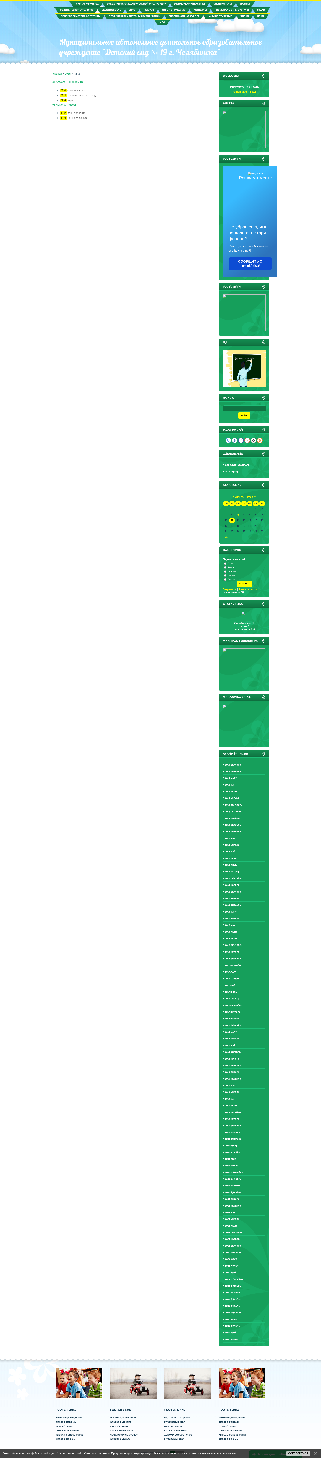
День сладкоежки (77, 117)
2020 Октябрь (233, 1179)
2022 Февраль (233, 1252)
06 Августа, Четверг (64, 104)
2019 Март (231, 1085)
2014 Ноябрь (232, 818)
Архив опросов (248, 589)
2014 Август (232, 798)
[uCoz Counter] (244, 616)
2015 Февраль (233, 831)
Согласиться (298, 1453)
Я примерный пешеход (81, 95)
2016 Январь (232, 898)
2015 (68, 73)
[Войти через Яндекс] (247, 440)
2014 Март (231, 778)
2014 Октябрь (233, 811)
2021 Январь (232, 1199)
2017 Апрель (232, 978)
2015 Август (232, 871)
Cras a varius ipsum (67, 1430)
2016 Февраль (233, 905)
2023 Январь (232, 1306)
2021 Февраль (233, 1205)
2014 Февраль (233, 771)
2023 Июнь (231, 1339)
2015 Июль (231, 865)
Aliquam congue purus (69, 1435)
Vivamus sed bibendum (69, 1417)
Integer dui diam (65, 1439)
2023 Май (230, 1332)
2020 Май (230, 1159)
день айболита (76, 112)
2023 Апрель (232, 1326)
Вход (253, 91)
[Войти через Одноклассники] (260, 440)
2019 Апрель (232, 1092)
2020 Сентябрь (234, 1172)
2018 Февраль (233, 1025)
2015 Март (231, 838)
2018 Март (231, 1032)
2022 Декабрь (233, 1299)
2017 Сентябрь (233, 1005)
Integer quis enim (66, 1422)
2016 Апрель (232, 918)
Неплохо (232, 571)
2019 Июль (231, 1105)
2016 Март (231, 912)
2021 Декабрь (233, 1246)
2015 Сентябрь (233, 878)
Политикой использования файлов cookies (210, 1453)
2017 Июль (231, 992)
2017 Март (230, 972)
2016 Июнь (231, 932)
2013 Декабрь (233, 765)
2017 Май (230, 985)
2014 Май (230, 785)
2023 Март (231, 1319)
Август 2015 (244, 496)
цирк (70, 100)
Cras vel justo (64, 1426)
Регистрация (240, 91)
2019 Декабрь (233, 1125)
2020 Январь (232, 1132)
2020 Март (231, 1145)
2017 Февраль (233, 965)
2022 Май (230, 1272)
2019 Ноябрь (232, 1119)
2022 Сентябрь (234, 1279)
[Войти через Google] (253, 440)
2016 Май (230, 925)
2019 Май (230, 1099)
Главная (57, 73)
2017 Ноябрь (232, 1018)
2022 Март (231, 1259)
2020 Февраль (233, 1139)
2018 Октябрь (233, 1052)
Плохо (231, 575)
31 (226, 536)
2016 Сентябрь (233, 945)
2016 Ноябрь (232, 952)
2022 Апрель (232, 1266)
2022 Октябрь (233, 1286)
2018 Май (230, 1045)
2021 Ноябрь (232, 1239)
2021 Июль (231, 1226)
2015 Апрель (232, 845)
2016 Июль (231, 938)
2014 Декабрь (233, 825)
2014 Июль (231, 791)
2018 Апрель (232, 1038)
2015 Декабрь (233, 891)
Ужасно (232, 579)
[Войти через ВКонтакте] (234, 440)
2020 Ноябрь (232, 1185)
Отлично (232, 563)
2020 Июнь (231, 1165)
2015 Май (230, 851)
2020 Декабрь (233, 1192)
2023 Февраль (233, 1312)
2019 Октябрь (233, 1112)
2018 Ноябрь (232, 1058)
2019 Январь (232, 1072)
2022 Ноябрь (232, 1292)
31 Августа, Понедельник (67, 81)
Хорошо (232, 567)
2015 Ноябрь (232, 885)
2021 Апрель (232, 1219)
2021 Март (231, 1212)
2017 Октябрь (233, 1012)
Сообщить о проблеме (250, 263)
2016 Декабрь (233, 958)
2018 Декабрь (233, 1065)
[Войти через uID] (228, 440)
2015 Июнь (231, 858)
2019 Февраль (233, 1079)
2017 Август (232, 998)
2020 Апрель (232, 1152)
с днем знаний (76, 90)
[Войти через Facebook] (241, 440)
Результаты (229, 589)
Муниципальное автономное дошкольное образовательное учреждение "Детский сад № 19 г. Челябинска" (160, 47)
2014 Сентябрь (233, 805)
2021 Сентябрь (233, 1232)
